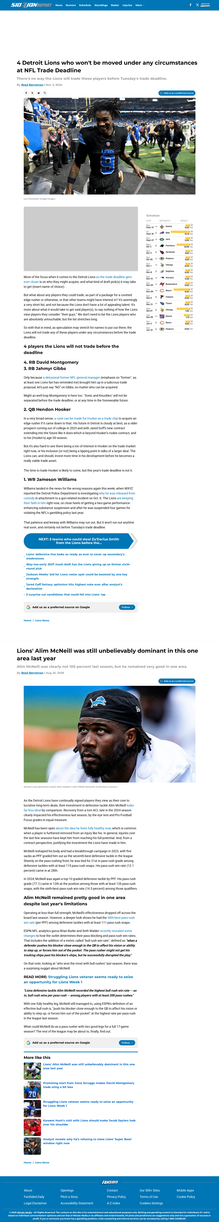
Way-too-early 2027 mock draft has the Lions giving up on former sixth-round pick (78, 566)
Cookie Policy (186, 1197)
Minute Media (24, 1212)
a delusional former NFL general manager (72, 377)
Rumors (71, 5)
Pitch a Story (69, 1197)
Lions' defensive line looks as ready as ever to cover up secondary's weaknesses (75, 556)
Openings (67, 1190)
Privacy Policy (116, 1197)
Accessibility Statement (77, 1203)
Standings (101, 5)
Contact (112, 1190)
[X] (197, 4)
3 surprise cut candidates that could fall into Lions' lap (65, 594)
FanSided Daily (34, 1197)
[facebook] (190, 4)
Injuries (127, 5)
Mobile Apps (185, 1190)
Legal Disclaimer (35, 1203)
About (28, 1190)
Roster (115, 5)
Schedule (85, 5)
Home (27, 620)
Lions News (42, 620)
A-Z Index (113, 1203)
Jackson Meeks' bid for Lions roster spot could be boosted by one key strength (76, 576)
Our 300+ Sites (150, 1190)
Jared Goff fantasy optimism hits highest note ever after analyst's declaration (74, 586)
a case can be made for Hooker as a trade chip (86, 418)
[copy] (44, 92)
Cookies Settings (151, 1203)
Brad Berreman (32, 85)
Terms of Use (149, 1197)
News (58, 5)
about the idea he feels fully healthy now (83, 828)
